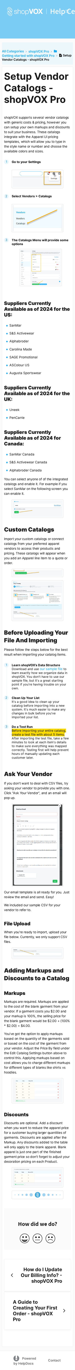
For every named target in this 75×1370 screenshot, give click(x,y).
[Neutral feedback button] (37, 1238)
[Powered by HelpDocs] (16, 1358)
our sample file (51, 669)
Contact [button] (54, 1360)
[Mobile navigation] (67, 11)
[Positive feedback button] (25, 1238)
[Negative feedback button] (50, 1238)
